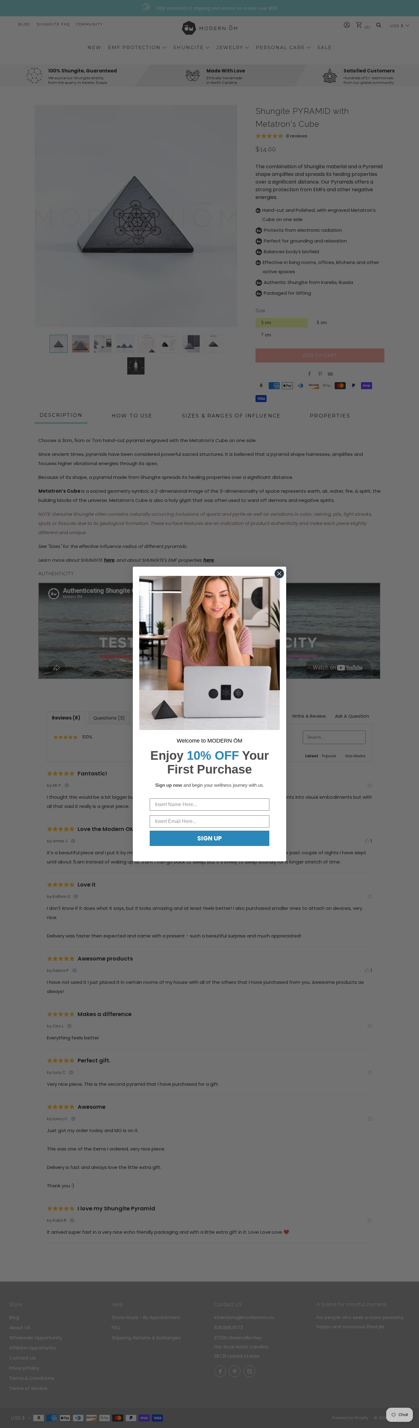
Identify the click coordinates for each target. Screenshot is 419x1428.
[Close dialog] (279, 573)
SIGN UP (209, 838)
